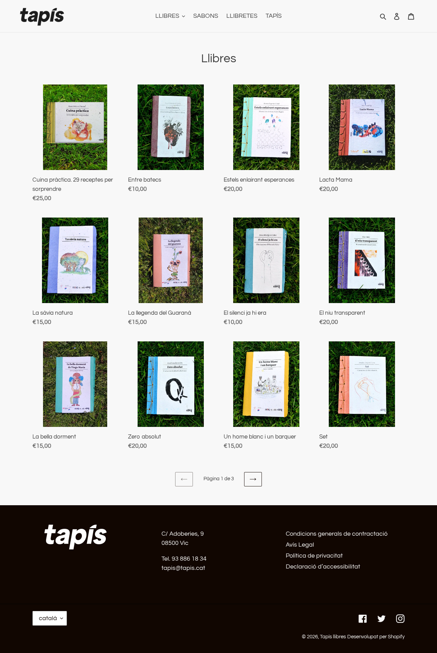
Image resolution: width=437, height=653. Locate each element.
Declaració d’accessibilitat (323, 566)
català (48, 618)
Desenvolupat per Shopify (376, 636)
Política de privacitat (314, 555)
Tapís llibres (333, 636)
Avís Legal (300, 544)
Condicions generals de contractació (336, 534)
